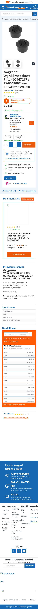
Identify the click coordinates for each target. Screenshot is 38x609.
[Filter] (30, 334)
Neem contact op (11, 341)
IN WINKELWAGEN (19, 254)
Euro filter (25, 19)
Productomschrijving (13, 266)
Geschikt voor (9, 328)
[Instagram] (19, 551)
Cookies (32, 600)
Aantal (5, 145)
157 (17, 93)
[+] (19, 144)
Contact (10, 178)
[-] (11, 144)
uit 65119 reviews (21, 183)
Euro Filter (10, 90)
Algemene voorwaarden (10, 600)
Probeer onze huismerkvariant (15, 115)
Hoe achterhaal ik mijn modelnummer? (18, 349)
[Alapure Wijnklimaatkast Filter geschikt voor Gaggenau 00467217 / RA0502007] (17, 214)
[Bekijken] (34, 7)
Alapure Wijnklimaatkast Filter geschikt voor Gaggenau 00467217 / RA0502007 (19, 236)
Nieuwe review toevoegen (16, 417)
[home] (2, 19)
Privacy (24, 600)
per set (25, 245)
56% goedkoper (16, 129)
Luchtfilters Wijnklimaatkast (13, 19)
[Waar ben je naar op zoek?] (34, 14)
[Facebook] (14, 551)
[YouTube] (24, 551)
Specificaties (8, 307)
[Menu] (2, 7)
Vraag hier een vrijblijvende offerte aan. (18, 158)
